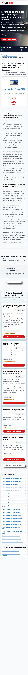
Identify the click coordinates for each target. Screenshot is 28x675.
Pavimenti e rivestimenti (16, 54)
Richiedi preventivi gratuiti (9, 39)
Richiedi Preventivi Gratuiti (14, 336)
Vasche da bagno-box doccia (9, 55)
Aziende (6, 54)
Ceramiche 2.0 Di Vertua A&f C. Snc (14, 90)
